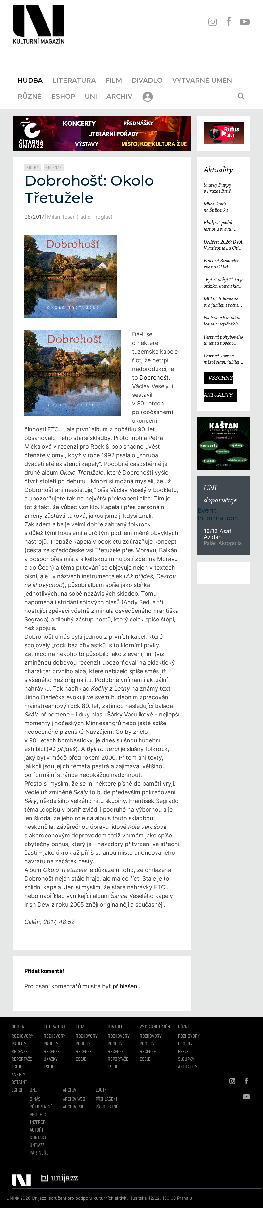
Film (114, 80)
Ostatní (19, 1082)
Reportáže (22, 1059)
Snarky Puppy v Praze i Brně (217, 188)
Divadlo (147, 80)
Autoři (36, 1130)
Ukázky (51, 1059)
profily (51, 1044)
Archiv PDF (73, 1107)
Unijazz (37, 1145)
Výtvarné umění (203, 80)
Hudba (30, 80)
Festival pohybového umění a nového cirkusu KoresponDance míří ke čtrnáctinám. (224, 341)
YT (244, 21)
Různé (30, 96)
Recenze (54, 167)
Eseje (17, 1067)
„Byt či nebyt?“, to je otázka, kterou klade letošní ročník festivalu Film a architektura (223, 283)
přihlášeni (126, 986)
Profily (19, 1044)
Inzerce (37, 1122)
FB (228, 21)
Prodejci (38, 1114)
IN (212, 21)
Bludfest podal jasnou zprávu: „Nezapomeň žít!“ (221, 226)
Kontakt (38, 1137)
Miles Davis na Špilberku (216, 207)
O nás (35, 1099)
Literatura (74, 80)
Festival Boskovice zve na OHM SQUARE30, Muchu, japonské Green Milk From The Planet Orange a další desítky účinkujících (222, 264)
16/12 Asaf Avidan (217, 534)
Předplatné (41, 1107)
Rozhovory (22, 1036)
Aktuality (218, 170)
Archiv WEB (74, 1099)
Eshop (63, 96)
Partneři (39, 1153)
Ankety (18, 1074)
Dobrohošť (154, 377)
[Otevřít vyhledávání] (241, 96)
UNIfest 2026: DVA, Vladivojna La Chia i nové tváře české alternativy (224, 246)
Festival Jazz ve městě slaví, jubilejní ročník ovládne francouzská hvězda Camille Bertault (223, 359)
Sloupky (186, 1059)
